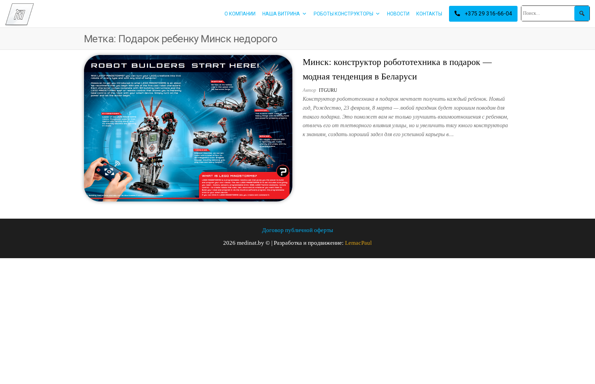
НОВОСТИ (398, 14)
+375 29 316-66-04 (487, 13)
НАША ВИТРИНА (281, 14)
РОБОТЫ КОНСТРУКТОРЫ (343, 14)
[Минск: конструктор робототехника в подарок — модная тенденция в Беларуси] (188, 127)
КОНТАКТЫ (429, 14)
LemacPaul (358, 243)
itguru (328, 90)
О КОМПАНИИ (240, 14)
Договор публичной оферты (297, 230)
